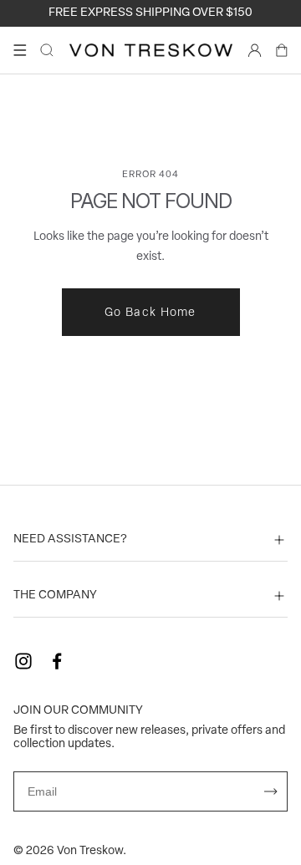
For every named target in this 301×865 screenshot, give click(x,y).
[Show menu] (20, 50)
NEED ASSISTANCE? (70, 539)
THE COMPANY (55, 595)
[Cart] (281, 50)
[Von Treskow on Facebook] (57, 661)
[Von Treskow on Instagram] (23, 661)
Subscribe (271, 791)
